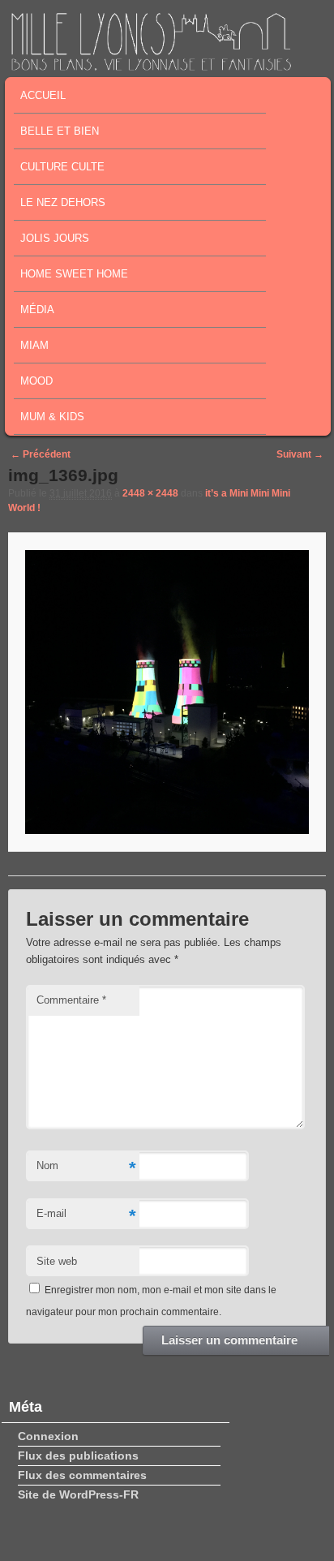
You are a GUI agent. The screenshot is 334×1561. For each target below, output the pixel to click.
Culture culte (62, 167)
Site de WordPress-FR (78, 1494)
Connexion (48, 1436)
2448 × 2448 (150, 493)
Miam (34, 345)
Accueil (43, 95)
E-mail (85, 1216)
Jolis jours (54, 238)
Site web (56, 1261)
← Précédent (41, 454)
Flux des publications (78, 1455)
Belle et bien (59, 131)
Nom (85, 1168)
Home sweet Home (74, 274)
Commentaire (71, 1000)
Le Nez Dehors (62, 202)
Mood (36, 381)
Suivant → (299, 454)
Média (37, 309)
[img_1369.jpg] (166, 691)
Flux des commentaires (82, 1475)
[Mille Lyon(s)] (151, 65)
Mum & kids (52, 417)
